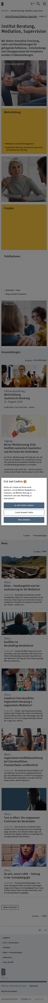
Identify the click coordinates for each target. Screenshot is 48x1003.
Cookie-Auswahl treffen (24, 513)
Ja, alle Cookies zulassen (24, 505)
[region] (24, 501)
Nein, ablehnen (24, 520)
